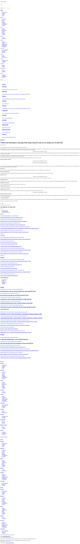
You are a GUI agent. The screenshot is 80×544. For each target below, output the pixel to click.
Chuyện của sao (4, 30)
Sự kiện (2, 287)
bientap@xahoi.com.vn (6, 536)
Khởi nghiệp (4, 45)
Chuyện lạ (3, 13)
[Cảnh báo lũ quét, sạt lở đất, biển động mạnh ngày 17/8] (8, 244)
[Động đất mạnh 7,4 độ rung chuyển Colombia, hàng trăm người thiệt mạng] (11, 289)
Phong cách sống (2, 68)
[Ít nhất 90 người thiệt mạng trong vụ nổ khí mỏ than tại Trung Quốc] (10, 301)
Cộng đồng (4, 75)
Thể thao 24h (4, 38)
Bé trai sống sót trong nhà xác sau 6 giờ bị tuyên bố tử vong (14, 295)
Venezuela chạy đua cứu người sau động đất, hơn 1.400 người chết (15, 299)
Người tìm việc (4, 42)
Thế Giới (1, 10)
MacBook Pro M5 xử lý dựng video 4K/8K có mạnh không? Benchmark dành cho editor (21, 314)
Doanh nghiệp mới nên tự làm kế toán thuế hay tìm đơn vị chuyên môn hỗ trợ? (15, 239)
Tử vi (3, 132)
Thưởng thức (2, 63)
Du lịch (6, 127)
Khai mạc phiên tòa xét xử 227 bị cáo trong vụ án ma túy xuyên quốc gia (14, 232)
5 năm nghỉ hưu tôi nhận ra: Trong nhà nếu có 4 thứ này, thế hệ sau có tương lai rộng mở (21, 318)
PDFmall (3, 283)
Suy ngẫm (3, 71)
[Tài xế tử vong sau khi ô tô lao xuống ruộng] (7, 266)
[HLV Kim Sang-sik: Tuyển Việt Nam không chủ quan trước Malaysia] (11, 219)
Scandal (3, 29)
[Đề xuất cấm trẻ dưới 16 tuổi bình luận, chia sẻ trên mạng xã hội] (10, 345)
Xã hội (3, 281)
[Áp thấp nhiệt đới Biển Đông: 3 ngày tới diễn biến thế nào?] (9, 215)
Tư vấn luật (4, 24)
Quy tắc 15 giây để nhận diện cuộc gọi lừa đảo (9, 275)
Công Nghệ (2, 48)
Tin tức (3, 43)
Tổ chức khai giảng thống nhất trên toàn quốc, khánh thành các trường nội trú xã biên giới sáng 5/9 (19, 228)
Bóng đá (3, 37)
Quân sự (12, 89)
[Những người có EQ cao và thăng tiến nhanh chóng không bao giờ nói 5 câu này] (12, 330)
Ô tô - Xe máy (4, 50)
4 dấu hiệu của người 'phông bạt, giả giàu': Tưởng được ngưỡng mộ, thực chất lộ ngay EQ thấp (18, 321)
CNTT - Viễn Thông (5, 49)
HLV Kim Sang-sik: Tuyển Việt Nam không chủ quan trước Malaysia (13, 221)
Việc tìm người (4, 46)
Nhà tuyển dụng (19, 108)
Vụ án (3, 15)
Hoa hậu (3, 31)
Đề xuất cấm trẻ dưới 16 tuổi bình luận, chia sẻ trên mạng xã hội (12, 224)
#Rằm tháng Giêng (5, 210)
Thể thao (1, 36)
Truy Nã (3, 20)
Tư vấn (3, 41)
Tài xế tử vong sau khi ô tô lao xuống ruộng (8, 242)
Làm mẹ (3, 56)
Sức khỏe (1, 58)
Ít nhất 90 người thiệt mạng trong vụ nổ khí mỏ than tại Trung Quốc (16, 303)
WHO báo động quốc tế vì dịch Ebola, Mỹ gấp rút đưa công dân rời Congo (18, 307)
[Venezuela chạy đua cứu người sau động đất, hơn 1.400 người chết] (10, 297)
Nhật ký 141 (4, 280)
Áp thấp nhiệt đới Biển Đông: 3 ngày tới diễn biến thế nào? (11, 217)
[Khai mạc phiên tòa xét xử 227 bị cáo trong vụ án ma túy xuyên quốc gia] (11, 230)
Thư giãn (3, 66)
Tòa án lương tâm (4, 23)
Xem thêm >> (2, 233)
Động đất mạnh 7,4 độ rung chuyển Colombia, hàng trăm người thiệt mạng (18, 291)
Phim (3, 385)
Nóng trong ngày (4, 12)
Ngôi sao (3, 28)
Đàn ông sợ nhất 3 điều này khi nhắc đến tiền (9, 328)
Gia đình (4, 115)
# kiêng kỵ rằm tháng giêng (6, 212)
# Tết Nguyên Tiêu (5, 211)
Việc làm (1, 40)
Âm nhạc (3, 32)
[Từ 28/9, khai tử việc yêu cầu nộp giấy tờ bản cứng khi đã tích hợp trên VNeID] (12, 248)
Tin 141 (3, 25)
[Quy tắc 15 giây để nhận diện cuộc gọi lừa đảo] (7, 273)
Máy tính (3, 51)
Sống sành (3, 70)
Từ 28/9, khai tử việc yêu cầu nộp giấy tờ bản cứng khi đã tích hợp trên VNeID (15, 250)
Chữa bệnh (3, 61)
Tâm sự (3, 55)
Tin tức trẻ (3, 74)
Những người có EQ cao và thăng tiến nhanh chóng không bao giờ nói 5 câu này (15, 332)
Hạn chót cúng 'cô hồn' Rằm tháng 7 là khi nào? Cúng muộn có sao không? (14, 325)
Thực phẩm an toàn (5, 60)
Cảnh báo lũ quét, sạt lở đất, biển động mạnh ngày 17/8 (11, 246)
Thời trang (3, 33)
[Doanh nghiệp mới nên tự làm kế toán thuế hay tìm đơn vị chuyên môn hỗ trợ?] (12, 237)
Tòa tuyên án (4, 18)
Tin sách (3, 77)
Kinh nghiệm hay (4, 57)
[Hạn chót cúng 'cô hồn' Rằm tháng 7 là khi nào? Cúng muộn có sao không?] (11, 323)
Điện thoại (3, 52)
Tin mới (2, 257)
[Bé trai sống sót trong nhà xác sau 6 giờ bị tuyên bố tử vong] (9, 293)
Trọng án (3, 22)
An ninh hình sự (4, 279)
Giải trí (1, 27)
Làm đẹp (3, 34)
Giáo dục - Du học (5, 44)
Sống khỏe (13, 122)
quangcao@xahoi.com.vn (10, 542)
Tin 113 (3, 19)
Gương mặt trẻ (4, 76)
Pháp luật (1, 17)
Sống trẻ (1, 73)
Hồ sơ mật (17, 94)
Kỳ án (3, 21)
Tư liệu (3, 14)
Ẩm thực (3, 65)
